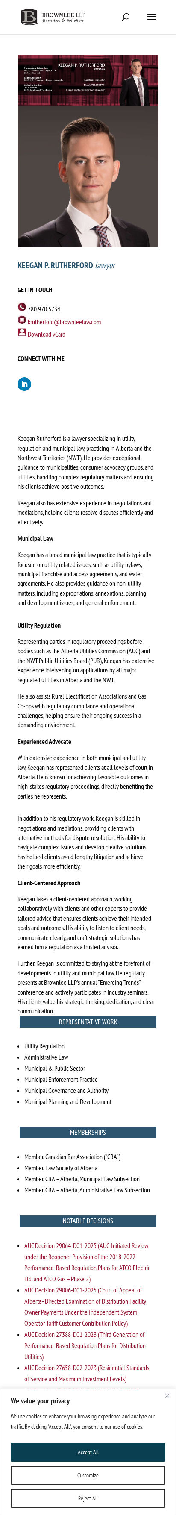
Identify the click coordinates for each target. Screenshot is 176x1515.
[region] (88, 1451)
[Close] (167, 1395)
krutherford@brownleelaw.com (64, 321)
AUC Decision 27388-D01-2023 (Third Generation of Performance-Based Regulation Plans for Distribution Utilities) (85, 1345)
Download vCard (46, 334)
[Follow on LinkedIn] (24, 384)
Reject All (88, 1498)
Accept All (88, 1452)
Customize (88, 1475)
